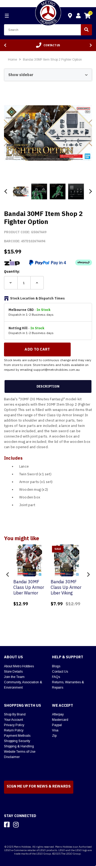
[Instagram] (16, 824)
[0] (87, 16)
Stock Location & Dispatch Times (37, 298)
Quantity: (12, 271)
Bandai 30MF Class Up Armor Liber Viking (66, 587)
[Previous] (5, 45)
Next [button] (90, 191)
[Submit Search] (86, 29)
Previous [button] (6, 191)
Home (12, 59)
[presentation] (7, 574)
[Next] (91, 45)
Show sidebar (20, 74)
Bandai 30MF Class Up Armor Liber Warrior (28, 587)
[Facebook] (7, 824)
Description (48, 386)
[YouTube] (25, 824)
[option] (48, 45)
